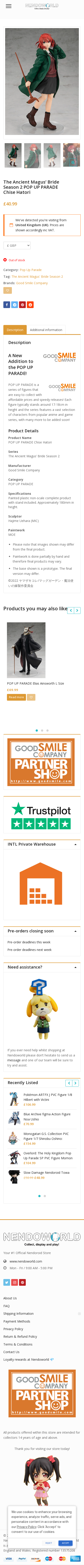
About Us (10, 1298)
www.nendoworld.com (26, 1261)
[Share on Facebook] (6, 304)
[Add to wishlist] (7, 290)
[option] (42, 81)
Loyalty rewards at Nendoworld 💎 (28, 1359)
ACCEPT (65, 1543)
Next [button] (72, 82)
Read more (16, 697)
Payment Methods (16, 1321)
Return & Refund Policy (20, 1336)
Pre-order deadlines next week (29, 950)
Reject (48, 1543)
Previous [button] (11, 82)
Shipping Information (18, 1313)
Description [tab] (15, 330)
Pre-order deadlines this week (28, 942)
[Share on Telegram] (14, 304)
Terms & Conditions (17, 1344)
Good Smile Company (32, 283)
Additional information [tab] (46, 330)
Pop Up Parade (31, 270)
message (14, 1060)
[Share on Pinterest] (22, 304)
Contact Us (11, 1352)
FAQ (6, 1306)
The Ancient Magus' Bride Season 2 (37, 276)
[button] (77, 166)
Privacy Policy (13, 1329)
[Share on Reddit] (30, 304)
